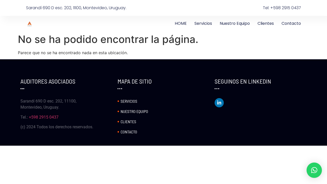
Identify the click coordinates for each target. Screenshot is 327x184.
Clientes (266, 23)
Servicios (203, 23)
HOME (181, 23)
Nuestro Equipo (235, 23)
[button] (314, 170)
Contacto (291, 23)
